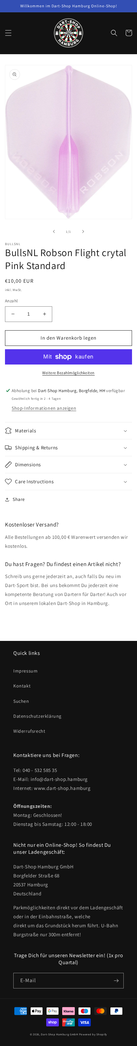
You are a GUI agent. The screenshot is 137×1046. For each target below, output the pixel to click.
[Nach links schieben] (54, 231)
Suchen (21, 701)
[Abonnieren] (116, 980)
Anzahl (11, 301)
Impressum (25, 671)
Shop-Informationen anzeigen (44, 408)
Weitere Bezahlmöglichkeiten (68, 372)
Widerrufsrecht (29, 731)
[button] (8, 33)
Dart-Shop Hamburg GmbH (59, 1034)
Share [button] (19, 499)
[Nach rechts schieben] (83, 231)
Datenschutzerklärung (37, 716)
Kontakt (22, 686)
